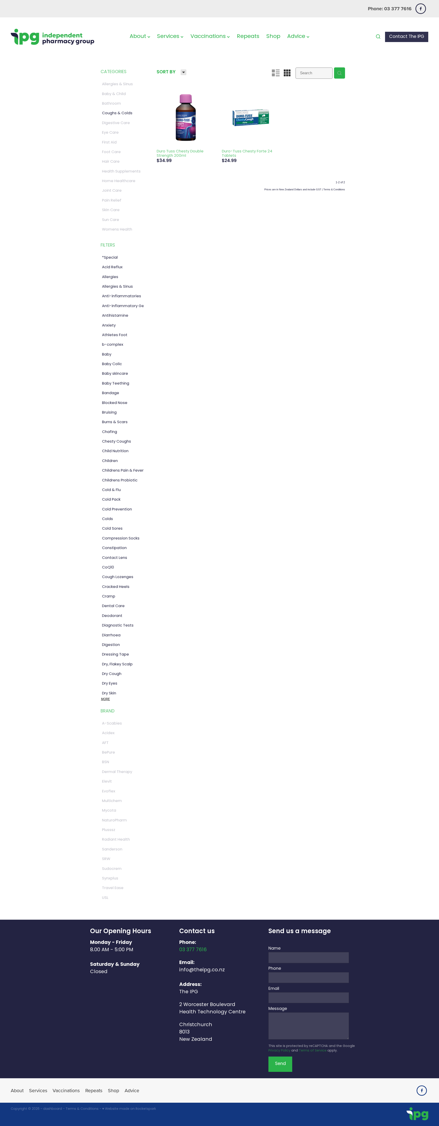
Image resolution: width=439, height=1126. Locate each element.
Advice (297, 36)
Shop (273, 36)
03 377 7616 (193, 950)
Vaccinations (208, 36)
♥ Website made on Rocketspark (129, 1109)
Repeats (248, 36)
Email (273, 989)
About (138, 36)
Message (277, 1009)
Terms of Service (313, 1050)
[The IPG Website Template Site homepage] (52, 37)
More (105, 699)
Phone (274, 969)
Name (274, 949)
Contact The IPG (406, 36)
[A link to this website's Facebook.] (420, 8)
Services (169, 36)
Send (280, 1064)
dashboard (52, 1109)
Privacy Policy (279, 1050)
